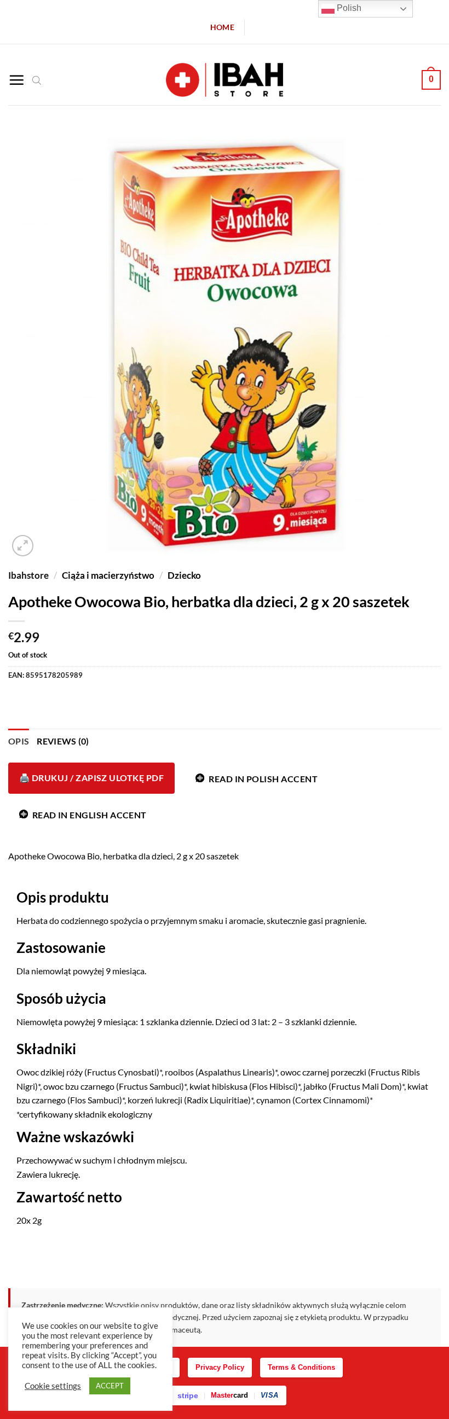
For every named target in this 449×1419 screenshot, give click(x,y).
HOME (222, 27)
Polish (348, 8)
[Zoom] (22, 545)
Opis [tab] (18, 741)
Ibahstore (28, 575)
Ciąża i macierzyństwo (108, 575)
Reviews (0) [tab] (63, 741)
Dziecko (184, 575)
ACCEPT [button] (110, 1385)
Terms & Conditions (301, 1367)
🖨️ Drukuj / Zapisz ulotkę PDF (91, 778)
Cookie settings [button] (53, 1386)
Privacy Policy (219, 1367)
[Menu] (16, 80)
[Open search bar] (36, 79)
